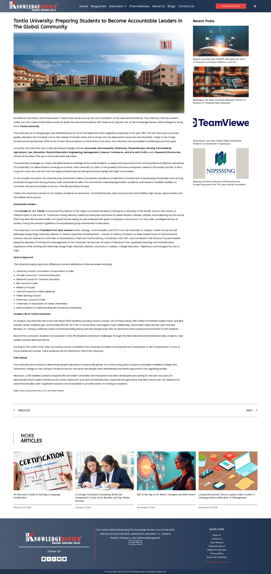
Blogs (171, 6)
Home (83, 6)
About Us (158, 6)
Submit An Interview (216, 550)
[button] (255, 6)
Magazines (98, 6)
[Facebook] (43, 559)
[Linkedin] (59, 559)
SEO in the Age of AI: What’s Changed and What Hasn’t (166, 494)
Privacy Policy (216, 553)
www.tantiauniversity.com (33, 390)
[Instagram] (54, 559)
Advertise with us (217, 546)
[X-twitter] (49, 559)
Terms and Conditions (216, 557)
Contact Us (186, 6)
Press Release (139, 6)
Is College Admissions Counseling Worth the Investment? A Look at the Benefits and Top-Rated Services (102, 497)
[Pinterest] (64, 559)
